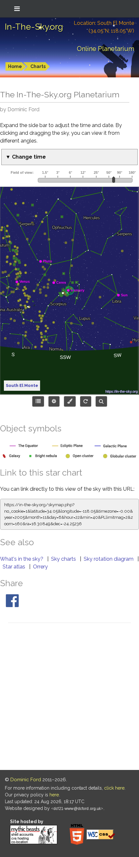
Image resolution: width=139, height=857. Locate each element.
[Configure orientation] (85, 401)
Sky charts (64, 559)
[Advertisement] (69, 697)
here (54, 794)
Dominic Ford (25, 780)
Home (15, 66)
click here (114, 788)
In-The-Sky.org (34, 27)
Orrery (40, 567)
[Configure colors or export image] (70, 401)
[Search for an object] (101, 401)
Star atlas (15, 567)
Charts (38, 66)
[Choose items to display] (38, 401)
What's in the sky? (22, 559)
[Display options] (54, 401)
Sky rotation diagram (109, 559)
